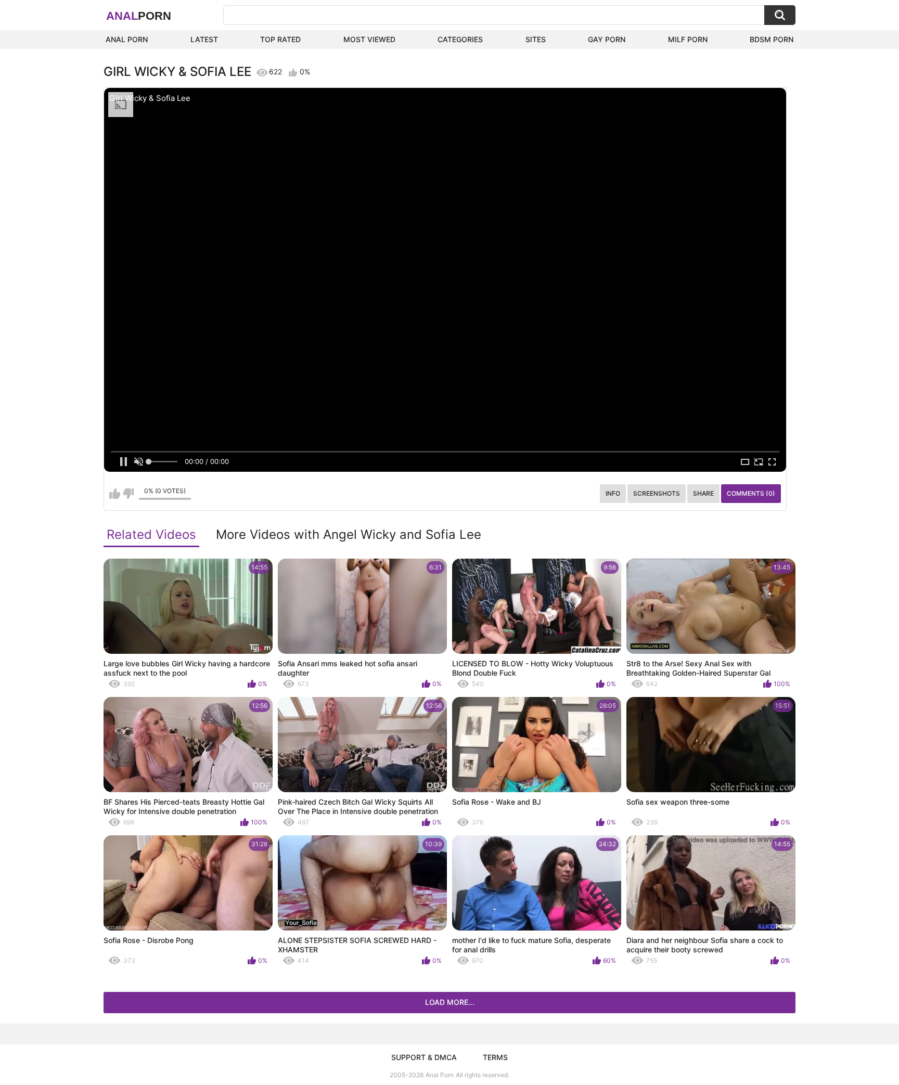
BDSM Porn (771, 39)
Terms (495, 1057)
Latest (204, 39)
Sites (535, 39)
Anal (138, 15)
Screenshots (656, 493)
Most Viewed (369, 39)
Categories (460, 39)
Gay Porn (606, 39)
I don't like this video (128, 493)
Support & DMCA (424, 1057)
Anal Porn (127, 39)
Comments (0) (751, 493)
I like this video (114, 493)
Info (613, 493)
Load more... (449, 1002)
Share (703, 493)
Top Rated (280, 39)
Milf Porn (688, 39)
